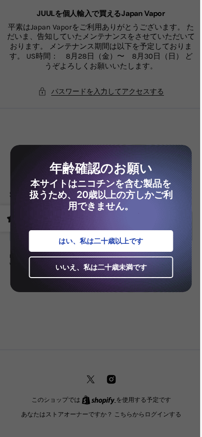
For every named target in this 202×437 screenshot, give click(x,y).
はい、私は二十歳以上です (97, 241)
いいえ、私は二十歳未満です (97, 267)
